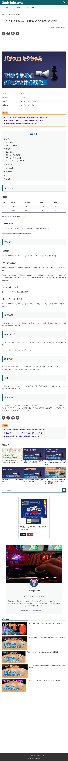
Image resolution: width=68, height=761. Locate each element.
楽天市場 (30, 534)
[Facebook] (8, 33)
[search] (64, 490)
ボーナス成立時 (15, 155)
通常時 (12, 152)
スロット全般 (30, 7)
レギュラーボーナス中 (17, 161)
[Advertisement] (34, 43)
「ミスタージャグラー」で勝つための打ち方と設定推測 (42, 652)
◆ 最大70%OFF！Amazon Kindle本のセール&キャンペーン (23, 120)
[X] (3, 33)
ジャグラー (7, 7)
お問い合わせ (40, 755)
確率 (11, 142)
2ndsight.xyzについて (29, 755)
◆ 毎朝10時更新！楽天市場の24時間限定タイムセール (21, 123)
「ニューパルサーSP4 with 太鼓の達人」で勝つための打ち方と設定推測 (47, 666)
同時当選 (9, 164)
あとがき (9, 179)
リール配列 (13, 145)
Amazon (23, 534)
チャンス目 (9, 168)
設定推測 (9, 171)
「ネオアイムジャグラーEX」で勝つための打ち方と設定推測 (45, 623)
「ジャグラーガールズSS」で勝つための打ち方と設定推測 (43, 680)
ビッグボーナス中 (15, 158)
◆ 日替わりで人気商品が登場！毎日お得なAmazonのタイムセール (25, 117)
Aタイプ (19, 7)
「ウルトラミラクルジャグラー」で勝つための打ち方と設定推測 (47, 637)
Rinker (27, 529)
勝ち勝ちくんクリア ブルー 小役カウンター (33, 527)
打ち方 (8, 149)
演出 (7, 175)
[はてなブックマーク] (17, 33)
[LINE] (13, 33)
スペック (9, 139)
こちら (33, 610)
